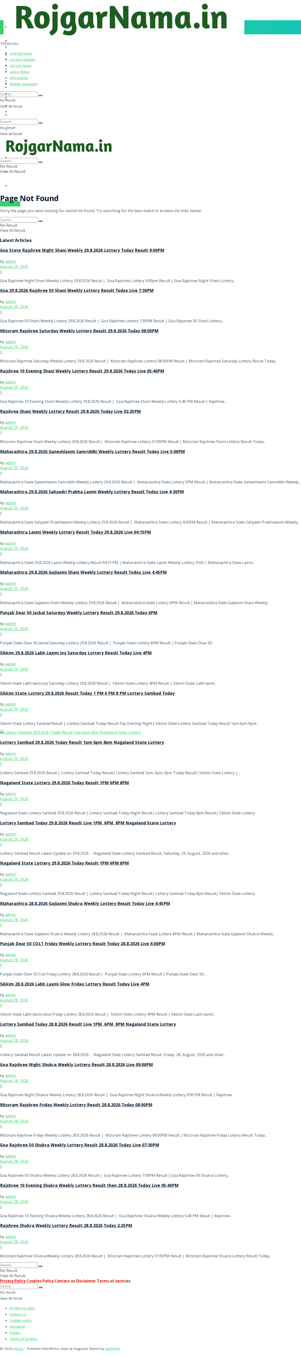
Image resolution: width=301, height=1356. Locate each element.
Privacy (15, 1333)
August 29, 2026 (14, 266)
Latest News (19, 72)
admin (10, 261)
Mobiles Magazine (23, 85)
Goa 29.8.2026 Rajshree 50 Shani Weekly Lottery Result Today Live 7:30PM (77, 291)
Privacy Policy (13, 1280)
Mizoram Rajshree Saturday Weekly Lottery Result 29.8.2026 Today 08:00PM (79, 331)
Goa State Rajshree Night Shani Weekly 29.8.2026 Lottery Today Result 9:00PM (82, 250)
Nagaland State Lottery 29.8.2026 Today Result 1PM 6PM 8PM (64, 783)
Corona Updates (22, 60)
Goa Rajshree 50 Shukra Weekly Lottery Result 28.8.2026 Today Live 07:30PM (79, 1145)
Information (18, 78)
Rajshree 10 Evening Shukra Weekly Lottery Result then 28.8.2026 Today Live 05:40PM (89, 1185)
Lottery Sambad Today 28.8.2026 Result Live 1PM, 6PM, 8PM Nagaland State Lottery (88, 1024)
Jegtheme (112, 1349)
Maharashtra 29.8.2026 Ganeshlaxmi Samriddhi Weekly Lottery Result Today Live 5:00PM (92, 452)
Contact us (17, 1315)
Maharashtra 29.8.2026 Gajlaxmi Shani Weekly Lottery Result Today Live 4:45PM (83, 572)
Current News (20, 66)
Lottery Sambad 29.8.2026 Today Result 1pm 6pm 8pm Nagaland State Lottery (82, 742)
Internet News (20, 54)
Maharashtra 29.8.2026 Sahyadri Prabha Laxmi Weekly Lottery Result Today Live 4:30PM (92, 492)
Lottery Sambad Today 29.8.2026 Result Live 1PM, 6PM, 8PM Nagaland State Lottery (88, 823)
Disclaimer (17, 1327)
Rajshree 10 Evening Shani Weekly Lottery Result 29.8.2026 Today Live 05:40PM (82, 371)
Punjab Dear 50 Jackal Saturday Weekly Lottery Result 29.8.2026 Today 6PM (78, 613)
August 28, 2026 (14, 919)
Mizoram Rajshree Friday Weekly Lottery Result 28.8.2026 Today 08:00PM (76, 1105)
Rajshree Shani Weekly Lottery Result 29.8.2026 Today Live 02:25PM (70, 412)
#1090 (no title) (22, 1309)
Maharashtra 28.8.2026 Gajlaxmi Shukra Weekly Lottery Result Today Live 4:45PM (85, 904)
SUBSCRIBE (10, 203)
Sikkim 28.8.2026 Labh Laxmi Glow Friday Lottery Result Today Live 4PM (74, 984)
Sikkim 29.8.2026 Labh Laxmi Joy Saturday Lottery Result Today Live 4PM (76, 653)
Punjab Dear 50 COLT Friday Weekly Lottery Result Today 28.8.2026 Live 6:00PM (82, 944)
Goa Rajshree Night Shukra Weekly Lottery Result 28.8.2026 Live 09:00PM (76, 1065)
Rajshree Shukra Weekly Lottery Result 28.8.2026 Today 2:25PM (66, 1226)
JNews (18, 1349)
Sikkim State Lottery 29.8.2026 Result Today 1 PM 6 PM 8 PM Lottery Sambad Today (87, 693)
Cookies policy (20, 1321)
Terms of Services (23, 1339)
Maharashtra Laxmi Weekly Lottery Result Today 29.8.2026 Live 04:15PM (75, 532)
